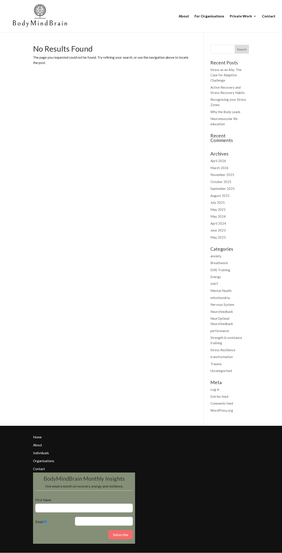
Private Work (241, 16)
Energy (215, 277)
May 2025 (218, 209)
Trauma (215, 364)
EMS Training (220, 270)
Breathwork (219, 263)
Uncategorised (221, 371)
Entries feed (219, 396)
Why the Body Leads (225, 112)
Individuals (41, 453)
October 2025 (220, 182)
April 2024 (218, 223)
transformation (221, 357)
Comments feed (221, 403)
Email (39, 522)
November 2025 (222, 175)
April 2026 (218, 161)
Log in (214, 389)
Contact (268, 16)
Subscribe (120, 534)
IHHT (214, 284)
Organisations (43, 461)
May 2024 (218, 216)
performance (219, 331)
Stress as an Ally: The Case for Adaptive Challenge (225, 75)
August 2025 (220, 196)
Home (37, 437)
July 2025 (217, 202)
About (184, 16)
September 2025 (222, 189)
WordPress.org (221, 410)
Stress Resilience (222, 350)
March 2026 (219, 168)
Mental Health (221, 291)
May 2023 (218, 237)
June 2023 (218, 230)
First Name (43, 500)
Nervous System (222, 304)
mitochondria (220, 298)
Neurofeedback (221, 312)
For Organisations (209, 16)
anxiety (215, 256)
